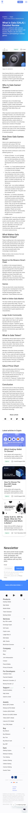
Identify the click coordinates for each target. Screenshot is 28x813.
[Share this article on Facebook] (5, 419)
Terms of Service (6, 804)
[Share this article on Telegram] (11, 419)
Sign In (20, 1)
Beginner (16, 49)
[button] (26, 2)
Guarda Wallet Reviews (15, 788)
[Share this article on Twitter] (17, 419)
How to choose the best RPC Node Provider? (12, 484)
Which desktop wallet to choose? (13, 450)
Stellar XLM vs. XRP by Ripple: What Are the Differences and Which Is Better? (13, 520)
